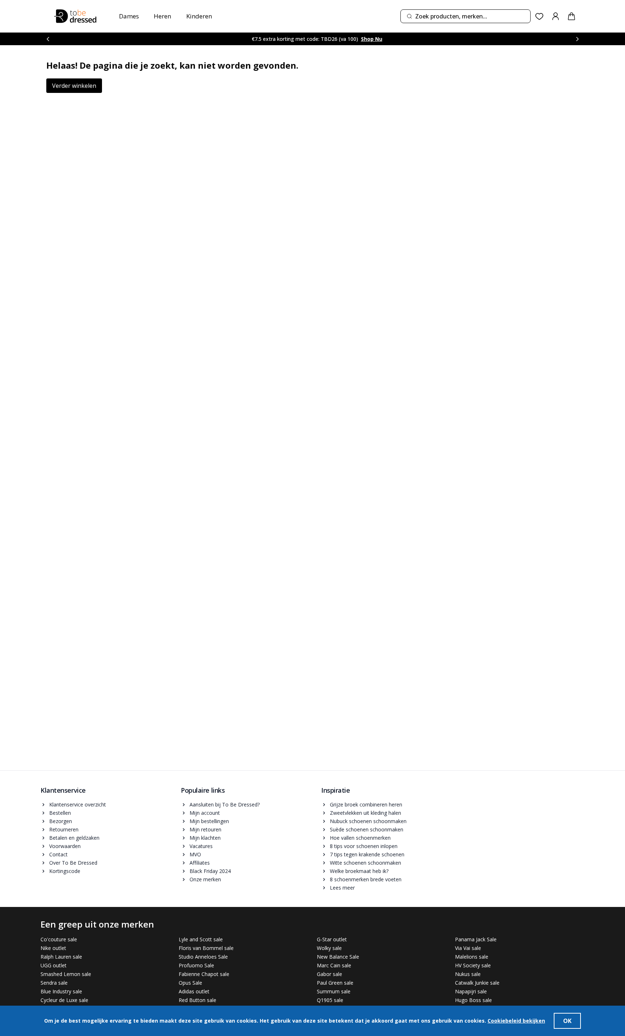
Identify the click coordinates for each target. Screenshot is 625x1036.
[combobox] (465, 16)
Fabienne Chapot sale (204, 974)
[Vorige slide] (47, 39)
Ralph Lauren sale (61, 956)
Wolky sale (329, 948)
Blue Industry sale (61, 991)
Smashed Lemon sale (66, 974)
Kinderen (199, 16)
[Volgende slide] (577, 39)
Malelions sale (471, 956)
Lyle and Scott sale (201, 939)
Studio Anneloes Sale (203, 956)
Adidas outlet (194, 991)
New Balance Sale (338, 956)
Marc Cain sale (334, 965)
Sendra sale (54, 982)
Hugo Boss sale (473, 1000)
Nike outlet (53, 948)
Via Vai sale (468, 948)
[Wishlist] (539, 16)
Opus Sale (190, 982)
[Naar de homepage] (75, 16)
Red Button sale (197, 1000)
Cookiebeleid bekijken (516, 1020)
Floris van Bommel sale (206, 948)
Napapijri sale (471, 991)
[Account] (555, 16)
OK (567, 1021)
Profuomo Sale (196, 965)
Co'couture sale (59, 939)
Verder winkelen (74, 86)
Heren (162, 16)
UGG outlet (54, 965)
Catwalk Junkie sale (477, 982)
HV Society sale (473, 965)
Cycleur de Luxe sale (64, 1000)
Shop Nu (371, 38)
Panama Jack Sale (476, 939)
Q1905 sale (330, 1000)
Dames (129, 16)
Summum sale (333, 991)
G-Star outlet (332, 939)
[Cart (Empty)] (571, 16)
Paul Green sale (335, 982)
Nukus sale (468, 974)
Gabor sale (329, 974)
